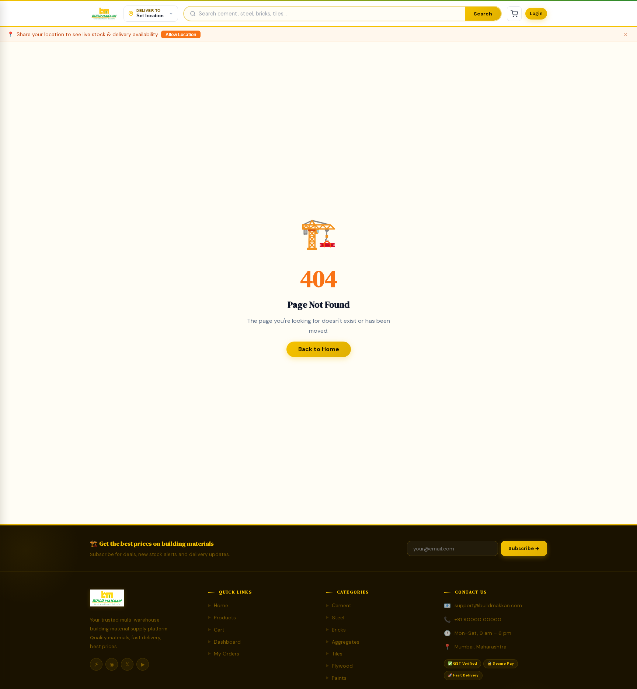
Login (536, 14)
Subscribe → (524, 548)
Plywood (339, 665)
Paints (336, 678)
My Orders (223, 653)
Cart (216, 629)
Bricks (336, 629)
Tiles (334, 653)
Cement (338, 605)
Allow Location (181, 34)
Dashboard (224, 642)
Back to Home (318, 349)
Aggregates (342, 642)
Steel (335, 617)
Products (222, 617)
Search (483, 14)
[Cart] (514, 13)
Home (218, 605)
